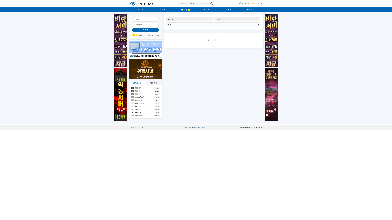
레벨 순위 (153, 83)
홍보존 (141, 10)
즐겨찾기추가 (258, 3)
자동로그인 (140, 35)
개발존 (229, 10)
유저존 (207, 10)
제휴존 (163, 10)
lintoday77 (246, 3)
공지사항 (251, 10)
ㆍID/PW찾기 (149, 35)
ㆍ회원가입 (156, 35)
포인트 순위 (137, 83)
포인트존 (183, 10)
